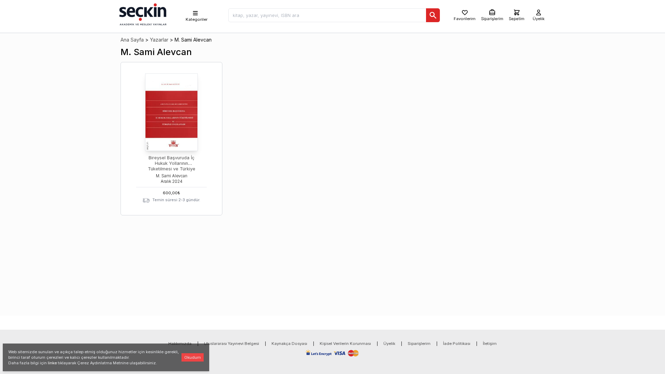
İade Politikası (456, 343)
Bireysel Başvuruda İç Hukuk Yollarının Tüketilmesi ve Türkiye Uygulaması (171, 166)
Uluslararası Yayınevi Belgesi (231, 343)
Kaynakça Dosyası (289, 343)
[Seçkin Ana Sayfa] (142, 14)
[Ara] (433, 15)
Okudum (192, 357)
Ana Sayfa (132, 40)
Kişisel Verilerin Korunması (345, 343)
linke (52, 362)
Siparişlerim (419, 343)
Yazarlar (159, 40)
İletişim (490, 343)
